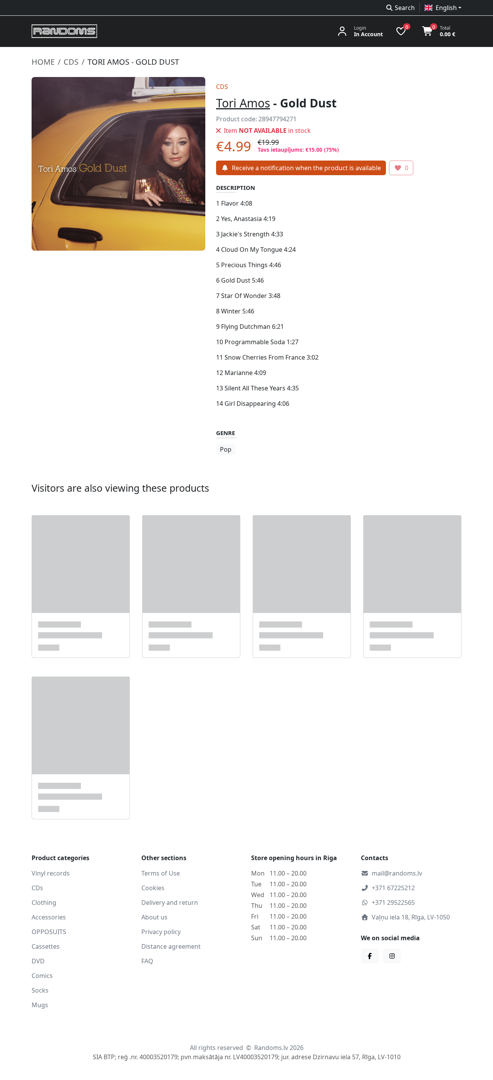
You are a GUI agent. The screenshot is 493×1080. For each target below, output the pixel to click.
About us (154, 917)
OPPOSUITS (49, 932)
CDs (71, 62)
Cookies (152, 888)
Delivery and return (169, 902)
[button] (442, 7)
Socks (40, 990)
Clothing (44, 902)
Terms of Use (160, 873)
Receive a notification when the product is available (306, 168)
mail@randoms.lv (397, 873)
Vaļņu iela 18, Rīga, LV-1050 (411, 917)
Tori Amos (243, 103)
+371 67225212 (393, 888)
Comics (42, 975)
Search (405, 7)
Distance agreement (171, 946)
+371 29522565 (393, 902)
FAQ (147, 961)
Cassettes (46, 946)
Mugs (40, 1005)
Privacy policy (161, 932)
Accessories (49, 917)
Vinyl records (51, 873)
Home (43, 62)
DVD (38, 961)
